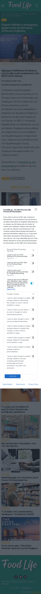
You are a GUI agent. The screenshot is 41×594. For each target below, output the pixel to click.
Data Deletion (8, 384)
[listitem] (20, 250)
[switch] (32, 255)
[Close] (36, 210)
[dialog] (20, 297)
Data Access (20, 384)
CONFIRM (12, 376)
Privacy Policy (33, 384)
